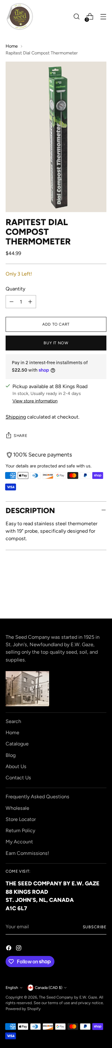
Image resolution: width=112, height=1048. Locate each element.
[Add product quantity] (30, 301)
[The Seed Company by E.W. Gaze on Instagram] (19, 949)
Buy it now (56, 343)
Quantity (15, 289)
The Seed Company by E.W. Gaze (68, 997)
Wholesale (17, 808)
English (12, 987)
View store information (35, 401)
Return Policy (20, 830)
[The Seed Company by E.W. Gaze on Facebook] (9, 949)
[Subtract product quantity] (11, 301)
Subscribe (94, 927)
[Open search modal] (76, 16)
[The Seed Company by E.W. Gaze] (20, 16)
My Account (19, 842)
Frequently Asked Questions (37, 797)
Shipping (16, 417)
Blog (11, 755)
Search (13, 721)
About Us (16, 766)
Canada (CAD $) (48, 987)
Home (12, 46)
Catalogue (17, 744)
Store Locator (21, 819)
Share (20, 435)
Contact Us (18, 778)
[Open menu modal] (103, 16)
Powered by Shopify (23, 1008)
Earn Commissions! (27, 853)
